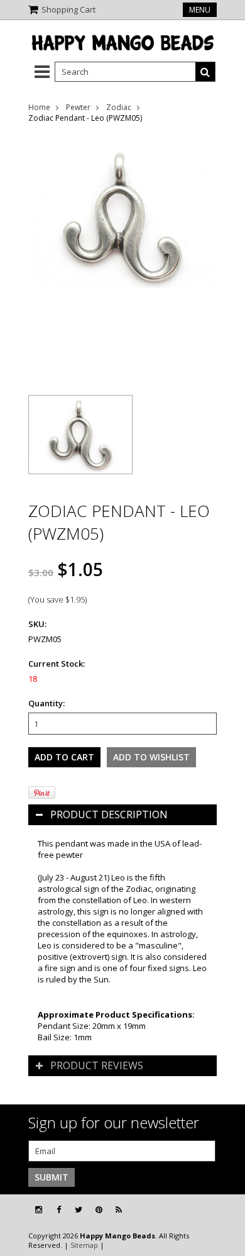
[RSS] (119, 1210)
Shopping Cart (68, 9)
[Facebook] (59, 1210)
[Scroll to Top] (226, 1210)
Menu (199, 9)
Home (39, 107)
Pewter (78, 107)
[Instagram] (38, 1210)
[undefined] (122, 256)
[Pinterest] (98, 1210)
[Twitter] (78, 1210)
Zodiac (118, 107)
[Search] (205, 72)
